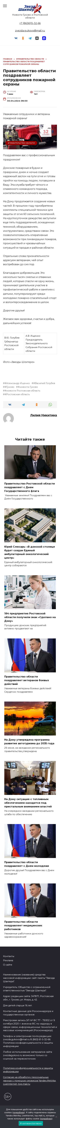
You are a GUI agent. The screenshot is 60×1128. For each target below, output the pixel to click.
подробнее (18, 1112)
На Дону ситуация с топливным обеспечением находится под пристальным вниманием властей (28, 803)
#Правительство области (21, 143)
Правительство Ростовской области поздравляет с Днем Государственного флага (29, 487)
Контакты (8, 956)
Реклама (8, 960)
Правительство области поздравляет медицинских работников (23, 925)
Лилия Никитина (43, 415)
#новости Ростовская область (22, 390)
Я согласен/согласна (30, 1123)
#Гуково (9, 387)
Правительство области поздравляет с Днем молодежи (26, 864)
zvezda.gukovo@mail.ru (30, 30)
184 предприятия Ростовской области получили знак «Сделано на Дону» (30, 617)
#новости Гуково (28, 387)
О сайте (7, 964)
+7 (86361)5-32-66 (30, 23)
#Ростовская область (17, 394)
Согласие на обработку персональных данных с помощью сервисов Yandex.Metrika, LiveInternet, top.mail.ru (29, 1080)
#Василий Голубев (44, 383)
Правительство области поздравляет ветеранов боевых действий (26, 680)
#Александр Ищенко (17, 383)
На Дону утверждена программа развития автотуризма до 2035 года (29, 741)
